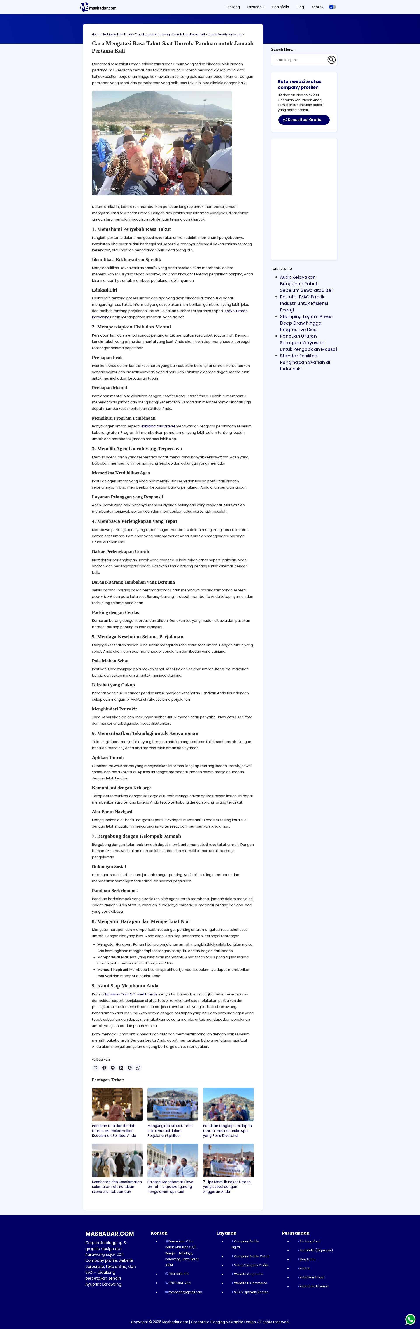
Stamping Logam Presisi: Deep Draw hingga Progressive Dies (307, 323)
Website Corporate (248, 1274)
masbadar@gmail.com (185, 1292)
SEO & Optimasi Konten (251, 1292)
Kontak (317, 6)
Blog (300, 6)
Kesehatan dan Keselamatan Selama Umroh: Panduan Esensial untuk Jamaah (117, 1187)
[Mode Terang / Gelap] (332, 7)
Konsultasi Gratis (304, 119)
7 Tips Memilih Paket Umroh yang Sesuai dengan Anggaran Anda (227, 1187)
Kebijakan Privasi (312, 1277)
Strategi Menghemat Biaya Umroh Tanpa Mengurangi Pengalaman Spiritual (170, 1187)
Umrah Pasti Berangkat (188, 34)
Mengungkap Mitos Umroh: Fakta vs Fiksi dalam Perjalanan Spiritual (170, 1130)
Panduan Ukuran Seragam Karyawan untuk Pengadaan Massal (308, 342)
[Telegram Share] (113, 1068)
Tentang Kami (310, 1241)
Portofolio (280, 6)
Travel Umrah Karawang (152, 34)
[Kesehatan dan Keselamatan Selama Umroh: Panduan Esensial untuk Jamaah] (117, 1160)
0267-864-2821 (179, 1283)
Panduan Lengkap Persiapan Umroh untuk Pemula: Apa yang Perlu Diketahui (227, 1130)
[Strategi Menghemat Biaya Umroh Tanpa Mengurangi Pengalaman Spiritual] (172, 1160)
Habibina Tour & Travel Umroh (131, 994)
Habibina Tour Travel (118, 34)
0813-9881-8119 (178, 1274)
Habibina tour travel (157, 426)
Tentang (232, 6)
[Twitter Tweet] (96, 1068)
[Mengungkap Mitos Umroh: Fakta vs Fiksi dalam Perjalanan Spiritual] (172, 1104)
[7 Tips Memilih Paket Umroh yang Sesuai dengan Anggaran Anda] (228, 1160)
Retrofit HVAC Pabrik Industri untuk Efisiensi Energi (304, 303)
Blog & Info (308, 1259)
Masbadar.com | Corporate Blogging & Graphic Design (209, 1321)
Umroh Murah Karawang (225, 34)
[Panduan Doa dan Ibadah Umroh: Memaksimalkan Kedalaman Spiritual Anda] (117, 1104)
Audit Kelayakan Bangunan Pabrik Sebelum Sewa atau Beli (306, 283)
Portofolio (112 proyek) (316, 1250)
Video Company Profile (251, 1265)
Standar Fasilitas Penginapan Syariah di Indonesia (305, 362)
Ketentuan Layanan (314, 1286)
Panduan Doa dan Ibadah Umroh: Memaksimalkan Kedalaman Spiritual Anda (114, 1130)
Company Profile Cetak (251, 1256)
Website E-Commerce (250, 1283)
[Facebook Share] (104, 1068)
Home (96, 34)
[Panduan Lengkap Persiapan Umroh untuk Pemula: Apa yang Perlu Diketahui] (228, 1104)
